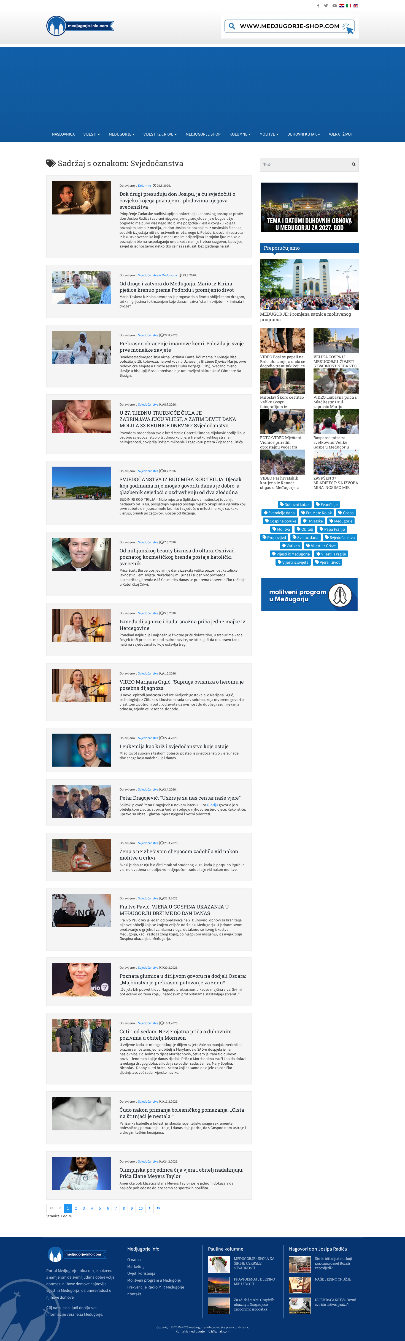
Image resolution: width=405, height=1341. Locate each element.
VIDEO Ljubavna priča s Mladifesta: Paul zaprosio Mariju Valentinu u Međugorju (335, 404)
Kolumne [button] (238, 134)
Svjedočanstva (148, 335)
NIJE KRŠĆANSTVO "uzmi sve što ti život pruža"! (335, 1302)
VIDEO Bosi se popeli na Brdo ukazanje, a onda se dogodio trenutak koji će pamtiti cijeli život (282, 363)
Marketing (136, 1266)
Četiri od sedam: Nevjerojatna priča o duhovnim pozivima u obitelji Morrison (176, 1034)
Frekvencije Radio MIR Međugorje (155, 1287)
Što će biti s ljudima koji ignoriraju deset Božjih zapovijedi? (333, 1263)
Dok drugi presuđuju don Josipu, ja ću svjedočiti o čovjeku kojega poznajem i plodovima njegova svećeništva (177, 200)
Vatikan (293, 545)
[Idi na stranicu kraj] (158, 1208)
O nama (134, 1259)
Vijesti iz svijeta (295, 562)
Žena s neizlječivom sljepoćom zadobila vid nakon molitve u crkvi (179, 854)
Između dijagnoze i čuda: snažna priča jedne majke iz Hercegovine (182, 624)
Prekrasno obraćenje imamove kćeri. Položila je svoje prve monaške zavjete (182, 346)
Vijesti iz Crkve (323, 545)
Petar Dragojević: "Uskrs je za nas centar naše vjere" (180, 797)
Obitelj (307, 529)
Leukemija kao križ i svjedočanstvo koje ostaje (174, 746)
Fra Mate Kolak (319, 512)
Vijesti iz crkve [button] (158, 134)
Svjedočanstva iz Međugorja (157, 275)
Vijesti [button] (89, 134)
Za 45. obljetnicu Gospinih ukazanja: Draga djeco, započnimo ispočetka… (254, 1304)
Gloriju (213, 804)
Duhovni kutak (297, 504)
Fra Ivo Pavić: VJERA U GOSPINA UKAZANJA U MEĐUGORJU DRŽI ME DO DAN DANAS (174, 909)
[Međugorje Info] (80, 25)
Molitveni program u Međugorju (154, 1280)
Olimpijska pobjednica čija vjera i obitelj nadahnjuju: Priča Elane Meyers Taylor (181, 1172)
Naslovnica (63, 134)
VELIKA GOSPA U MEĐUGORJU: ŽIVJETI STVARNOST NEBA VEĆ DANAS (335, 363)
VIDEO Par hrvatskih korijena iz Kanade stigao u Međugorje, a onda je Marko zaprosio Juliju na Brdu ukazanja (282, 487)
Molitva (283, 529)
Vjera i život (341, 134)
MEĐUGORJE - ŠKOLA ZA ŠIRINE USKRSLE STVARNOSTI (254, 1263)
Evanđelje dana (281, 512)
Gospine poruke (283, 521)
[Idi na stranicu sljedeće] (149, 1208)
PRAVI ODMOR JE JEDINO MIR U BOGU (254, 1281)
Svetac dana (307, 537)
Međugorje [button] (120, 134)
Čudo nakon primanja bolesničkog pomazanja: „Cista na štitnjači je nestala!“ (182, 1112)
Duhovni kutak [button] (302, 134)
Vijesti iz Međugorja (293, 554)
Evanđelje (329, 504)
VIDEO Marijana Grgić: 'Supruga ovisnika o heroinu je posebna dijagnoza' (182, 684)
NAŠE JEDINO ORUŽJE (333, 1279)
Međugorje (343, 521)
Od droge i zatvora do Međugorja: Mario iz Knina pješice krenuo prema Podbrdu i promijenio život (177, 286)
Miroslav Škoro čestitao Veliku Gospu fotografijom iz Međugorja (282, 404)
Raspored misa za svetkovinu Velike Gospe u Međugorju (331, 442)
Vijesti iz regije (333, 554)
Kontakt (134, 1293)
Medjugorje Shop (203, 134)
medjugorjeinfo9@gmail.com (208, 1331)
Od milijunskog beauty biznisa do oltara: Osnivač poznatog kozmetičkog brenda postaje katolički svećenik (177, 557)
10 (141, 1208)
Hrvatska (315, 521)
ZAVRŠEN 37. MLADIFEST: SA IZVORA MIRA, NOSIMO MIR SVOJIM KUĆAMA (336, 484)
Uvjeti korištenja (141, 1273)
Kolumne (144, 185)
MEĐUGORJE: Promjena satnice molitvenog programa (305, 316)
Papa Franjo (334, 529)
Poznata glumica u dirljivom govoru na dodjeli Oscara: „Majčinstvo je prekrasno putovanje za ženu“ (183, 979)
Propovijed (276, 537)
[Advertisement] (202, 85)
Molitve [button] (267, 134)
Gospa (348, 512)
